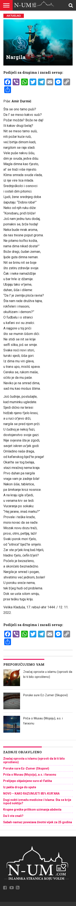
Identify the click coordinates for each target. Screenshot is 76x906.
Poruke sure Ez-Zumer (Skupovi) (45, 695)
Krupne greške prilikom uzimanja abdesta (32, 809)
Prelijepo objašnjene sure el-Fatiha (27, 781)
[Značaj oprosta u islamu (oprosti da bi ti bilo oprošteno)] (11, 677)
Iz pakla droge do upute (19, 787)
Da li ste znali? (13, 816)
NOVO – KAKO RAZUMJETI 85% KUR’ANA (31, 793)
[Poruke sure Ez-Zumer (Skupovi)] (11, 701)
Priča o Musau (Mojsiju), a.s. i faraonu (29, 774)
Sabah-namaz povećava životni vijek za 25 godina (37, 822)
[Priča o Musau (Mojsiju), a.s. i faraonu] (11, 724)
